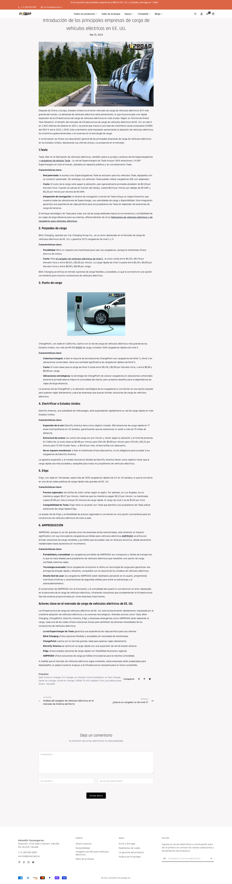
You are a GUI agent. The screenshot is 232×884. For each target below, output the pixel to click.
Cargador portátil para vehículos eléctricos (92, 853)
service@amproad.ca (29, 856)
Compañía (143, 14)
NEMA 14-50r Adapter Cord (90, 680)
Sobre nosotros (83, 843)
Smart (42, 684)
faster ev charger (47, 680)
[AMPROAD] (25, 13)
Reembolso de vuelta (129, 848)
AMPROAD (127, 536)
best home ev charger (50, 677)
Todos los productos (84, 14)
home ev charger (66, 680)
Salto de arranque (111, 14)
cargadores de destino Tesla (55, 160)
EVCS (79, 347)
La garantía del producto (131, 852)
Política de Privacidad (130, 856)
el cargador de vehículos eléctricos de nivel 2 (79, 258)
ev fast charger (112, 677)
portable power (113, 680)
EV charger (67, 677)
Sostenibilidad (83, 848)
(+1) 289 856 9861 (27, 852)
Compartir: (129, 679)
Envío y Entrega (127, 843)
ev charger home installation (89, 677)
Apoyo (128, 14)
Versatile (50, 684)
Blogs (158, 14)
